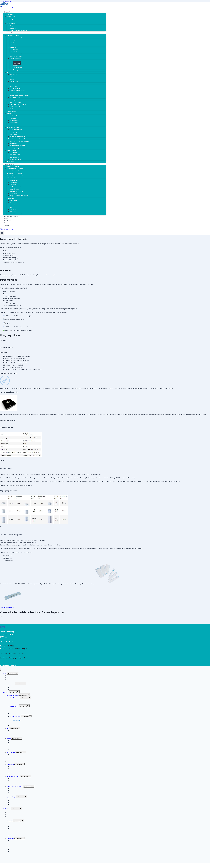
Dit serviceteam (11, 16)
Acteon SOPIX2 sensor (16, 93)
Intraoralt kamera (11, 111)
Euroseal (15, 65)
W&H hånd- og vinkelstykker (17, 145)
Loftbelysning (13, 182)
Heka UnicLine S (14, 75)
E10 (14, 40)
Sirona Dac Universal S (16, 54)
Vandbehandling (14, 116)
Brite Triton (13, 209)
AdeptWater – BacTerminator (18, 104)
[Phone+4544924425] (0, 4)
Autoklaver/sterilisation (13, 695)
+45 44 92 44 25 (12, 646)
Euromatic (16, 61)
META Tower (13, 134)
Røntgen (9, 738)
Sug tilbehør (13, 118)
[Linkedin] (7, 4)
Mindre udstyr (10, 161)
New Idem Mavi (14, 81)
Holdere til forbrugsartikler (17, 191)
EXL (14, 44)
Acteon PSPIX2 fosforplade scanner (19, 95)
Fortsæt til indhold (6, 1)
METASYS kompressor (16, 129)
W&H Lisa (15, 49)
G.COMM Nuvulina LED (16, 214)
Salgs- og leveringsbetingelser (12, 653)
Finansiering (10, 19)
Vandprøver (13, 26)
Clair (11, 203)
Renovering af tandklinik (13, 166)
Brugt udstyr (8, 221)
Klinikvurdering (10, 21)
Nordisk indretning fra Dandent (15, 171)
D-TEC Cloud (13, 200)
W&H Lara (16, 52)
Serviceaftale (10, 14)
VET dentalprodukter (11, 216)
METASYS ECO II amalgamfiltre (18, 136)
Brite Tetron (13, 212)
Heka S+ (12, 77)
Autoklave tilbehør (14, 120)
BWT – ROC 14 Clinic (15, 102)
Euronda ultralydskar (15, 70)
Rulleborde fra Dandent (16, 187)
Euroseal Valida (17, 63)
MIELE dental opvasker (16, 56)
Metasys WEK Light (15, 106)
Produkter (6, 692)
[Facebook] (4, 4)
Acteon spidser (14, 125)
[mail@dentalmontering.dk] (2, 4)
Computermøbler (14, 180)
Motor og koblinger (15, 148)
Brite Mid (12, 205)
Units (8, 728)
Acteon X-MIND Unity (15, 88)
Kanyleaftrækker (14, 193)
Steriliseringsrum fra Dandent (14, 173)
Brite (11, 207)
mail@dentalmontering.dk (47, 275)
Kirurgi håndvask (14, 189)
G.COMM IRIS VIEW (15, 157)
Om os (6, 223)
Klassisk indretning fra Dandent (15, 168)
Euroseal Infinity (17, 67)
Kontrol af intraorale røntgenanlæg (19, 30)
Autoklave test (13, 28)
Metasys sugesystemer (16, 132)
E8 (13, 42)
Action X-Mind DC (14, 86)
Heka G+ (12, 79)
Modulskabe (13, 184)
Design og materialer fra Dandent (19, 195)
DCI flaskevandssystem (16, 109)
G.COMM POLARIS (15, 155)
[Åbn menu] (2, 233)
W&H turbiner (13, 143)
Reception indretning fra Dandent (15, 175)
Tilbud (6, 218)
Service (5, 673)
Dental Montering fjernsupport (12, 658)
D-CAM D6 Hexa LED (15, 159)
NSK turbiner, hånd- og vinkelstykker (19, 141)
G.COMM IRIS (13, 152)
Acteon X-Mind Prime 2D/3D (17, 90)
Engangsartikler (14, 122)
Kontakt (6, 225)
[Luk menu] (0, 669)
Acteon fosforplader (15, 97)
